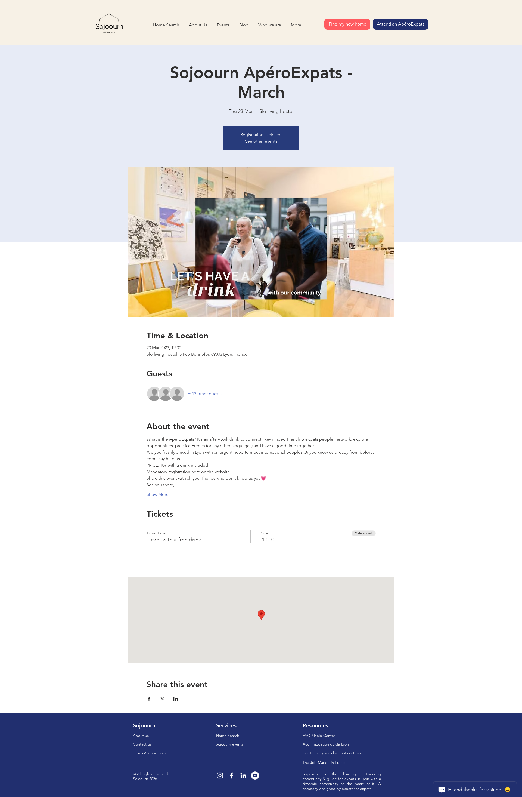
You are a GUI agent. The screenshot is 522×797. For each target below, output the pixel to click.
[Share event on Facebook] (149, 699)
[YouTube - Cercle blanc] (255, 775)
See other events (261, 141)
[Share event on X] (162, 699)
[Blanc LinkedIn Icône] (243, 775)
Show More (158, 494)
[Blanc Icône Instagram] (220, 775)
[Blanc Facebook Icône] (232, 775)
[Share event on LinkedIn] (175, 699)
